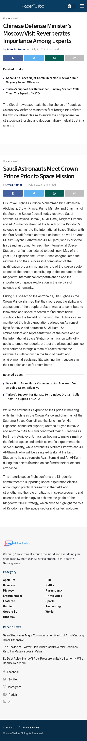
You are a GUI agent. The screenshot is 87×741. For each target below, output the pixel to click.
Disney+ (8, 590)
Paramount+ (54, 590)
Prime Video (54, 595)
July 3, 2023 (38, 49)
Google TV (10, 611)
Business (9, 585)
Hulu (49, 580)
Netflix (50, 585)
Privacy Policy (31, 727)
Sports (50, 601)
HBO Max (9, 617)
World (16, 18)
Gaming (8, 606)
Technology (54, 606)
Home (6, 18)
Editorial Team (15, 49)
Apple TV (9, 580)
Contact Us (9, 727)
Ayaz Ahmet (14, 184)
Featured (9, 601)
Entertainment (12, 595)
